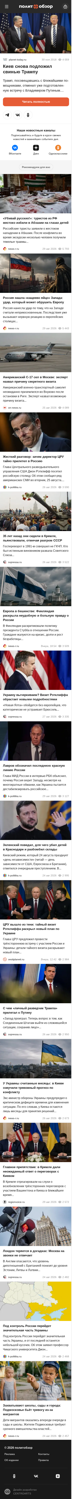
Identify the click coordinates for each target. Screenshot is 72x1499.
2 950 (65, 1034)
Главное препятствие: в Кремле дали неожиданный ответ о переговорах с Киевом (31, 1171)
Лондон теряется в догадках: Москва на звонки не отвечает (33, 1253)
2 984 (65, 959)
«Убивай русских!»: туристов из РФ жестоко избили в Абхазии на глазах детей (35, 220)
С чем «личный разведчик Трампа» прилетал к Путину (30, 1010)
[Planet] (5, 59)
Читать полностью (36, 101)
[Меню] (6, 6)
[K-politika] (4, 487)
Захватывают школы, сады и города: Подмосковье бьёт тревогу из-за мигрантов (32, 1410)
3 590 (65, 487)
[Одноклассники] (14, 1476)
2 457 (65, 1435)
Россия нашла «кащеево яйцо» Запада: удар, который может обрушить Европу (33, 300)
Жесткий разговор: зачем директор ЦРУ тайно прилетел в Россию (33, 459)
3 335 (65, 716)
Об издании (11, 1460)
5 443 (65, 328)
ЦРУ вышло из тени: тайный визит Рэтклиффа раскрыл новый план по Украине (31, 929)
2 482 (65, 1276)
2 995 (65, 875)
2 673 (65, 1118)
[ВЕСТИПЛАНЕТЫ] (4, 959)
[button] (7, 115)
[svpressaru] (4, 562)
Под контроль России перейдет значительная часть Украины (27, 1328)
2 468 (65, 1356)
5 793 (65, 248)
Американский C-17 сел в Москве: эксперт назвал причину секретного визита (35, 379)
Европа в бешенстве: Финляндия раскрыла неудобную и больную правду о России (36, 615)
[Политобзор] (36, 6)
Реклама (9, 1454)
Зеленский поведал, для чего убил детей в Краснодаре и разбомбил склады (34, 847)
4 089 (65, 407)
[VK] (36, 1476)
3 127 (65, 795)
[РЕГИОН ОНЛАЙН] (4, 249)
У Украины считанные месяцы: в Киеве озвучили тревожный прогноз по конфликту (33, 1087)
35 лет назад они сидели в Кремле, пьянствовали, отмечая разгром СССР (32, 538)
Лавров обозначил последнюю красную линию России (34, 768)
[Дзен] (58, 1476)
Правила (43, 1460)
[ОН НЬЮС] (4, 407)
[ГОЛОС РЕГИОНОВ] (4, 1202)
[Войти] (65, 6)
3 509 (65, 645)
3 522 (65, 562)
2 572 (65, 1201)
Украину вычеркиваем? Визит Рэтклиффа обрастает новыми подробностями (35, 697)
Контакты (43, 1454)
